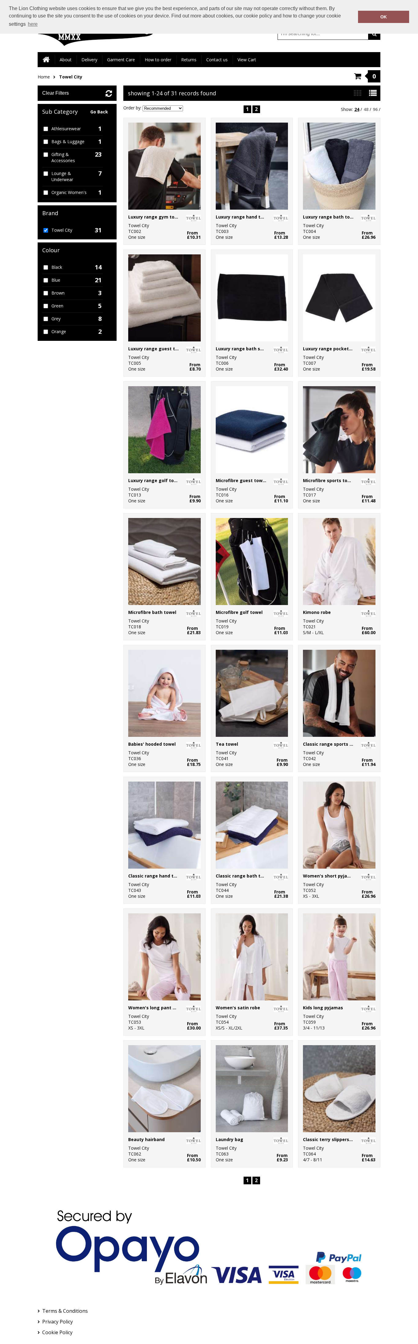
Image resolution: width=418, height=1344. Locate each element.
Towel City (70, 77)
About (66, 60)
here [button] (33, 24)
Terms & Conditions (65, 1311)
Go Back (99, 112)
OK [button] (383, 16)
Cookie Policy (57, 1332)
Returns (188, 60)
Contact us (217, 60)
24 (356, 109)
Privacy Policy (57, 1321)
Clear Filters (55, 93)
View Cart (246, 60)
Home (44, 77)
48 (366, 109)
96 (375, 109)
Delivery (89, 60)
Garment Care (121, 60)
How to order (158, 60)
